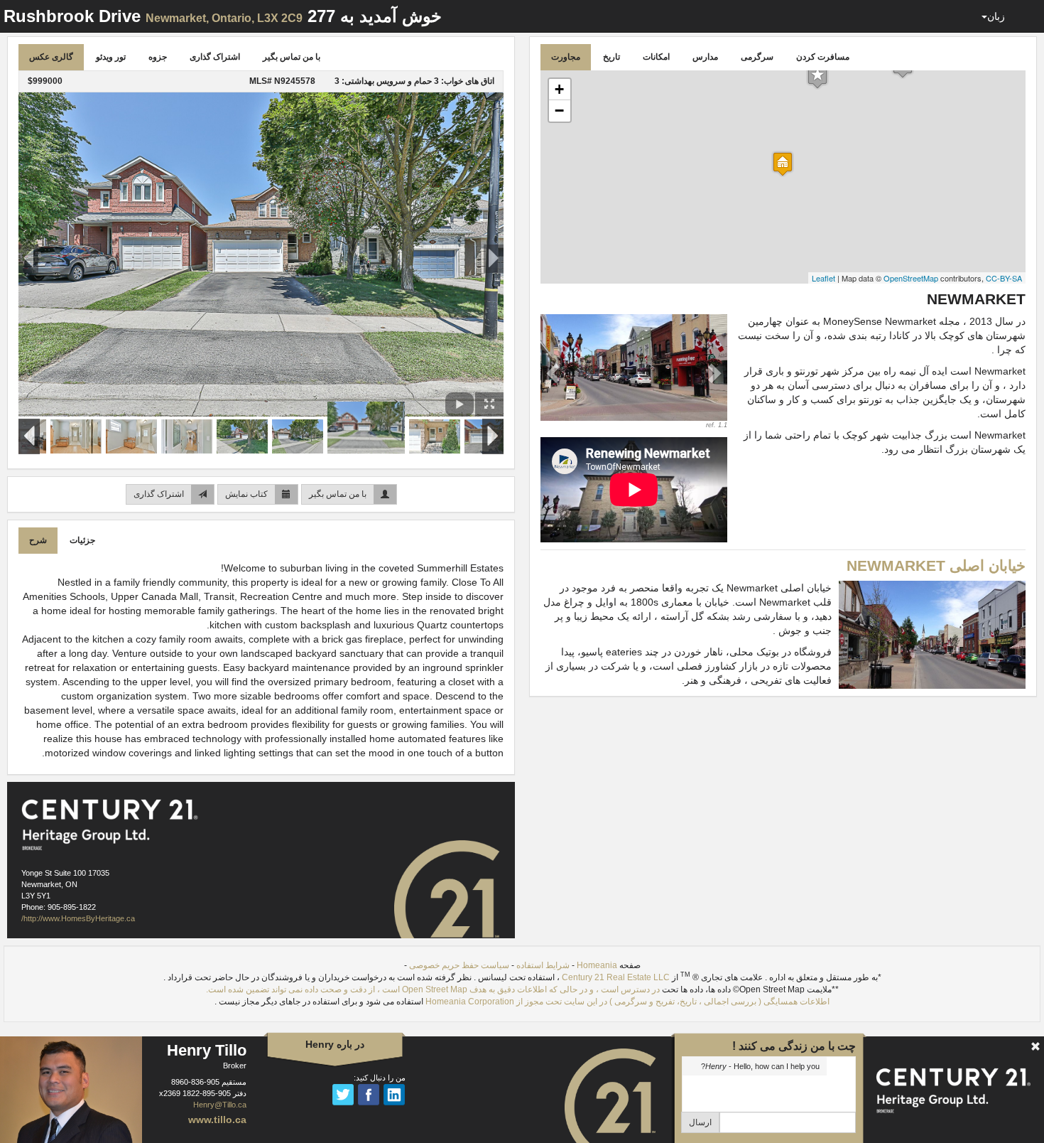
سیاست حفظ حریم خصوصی (459, 965)
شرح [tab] (38, 540)
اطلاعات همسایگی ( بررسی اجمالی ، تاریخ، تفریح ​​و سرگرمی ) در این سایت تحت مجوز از (672, 1002)
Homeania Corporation (469, 1002)
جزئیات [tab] (82, 540)
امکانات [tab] (656, 57)
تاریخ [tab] (611, 57)
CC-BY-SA (1004, 278)
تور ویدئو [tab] (111, 57)
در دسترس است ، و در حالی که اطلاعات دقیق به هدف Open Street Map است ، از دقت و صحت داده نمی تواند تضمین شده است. (433, 989)
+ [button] (559, 89)
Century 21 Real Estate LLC (616, 977)
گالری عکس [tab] (51, 57)
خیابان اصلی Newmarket (936, 565)
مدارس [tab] (705, 57)
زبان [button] (996, 16)
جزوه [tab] (157, 57)
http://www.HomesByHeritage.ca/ (78, 918)
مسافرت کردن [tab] (822, 57)
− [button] (559, 110)
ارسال (700, 1122)
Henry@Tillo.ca (219, 1104)
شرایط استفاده (543, 965)
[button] (554, 372)
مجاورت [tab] (565, 57)
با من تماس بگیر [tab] (291, 57)
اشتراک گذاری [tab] (215, 57)
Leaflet (823, 278)
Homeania (597, 965)
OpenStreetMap (910, 278)
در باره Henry (334, 1044)
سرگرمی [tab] (757, 57)
